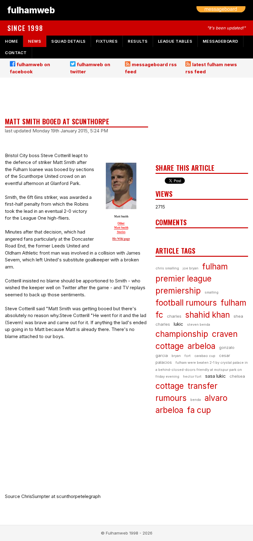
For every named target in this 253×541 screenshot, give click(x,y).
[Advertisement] (76, 98)
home (11, 41)
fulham (215, 266)
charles (174, 316)
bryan (176, 356)
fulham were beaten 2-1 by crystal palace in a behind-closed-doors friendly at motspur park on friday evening (202, 369)
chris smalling (167, 268)
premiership (178, 290)
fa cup (199, 410)
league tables (175, 41)
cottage (170, 386)
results (138, 41)
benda (195, 399)
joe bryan (190, 268)
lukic (178, 324)
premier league (184, 278)
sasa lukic (215, 376)
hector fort (192, 376)
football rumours (186, 302)
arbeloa (201, 346)
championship (182, 334)
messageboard (220, 41)
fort (188, 356)
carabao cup (204, 356)
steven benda (198, 324)
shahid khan (207, 315)
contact (16, 52)
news (34, 41)
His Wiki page (121, 238)
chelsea (237, 376)
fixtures (107, 41)
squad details (68, 41)
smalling (211, 292)
